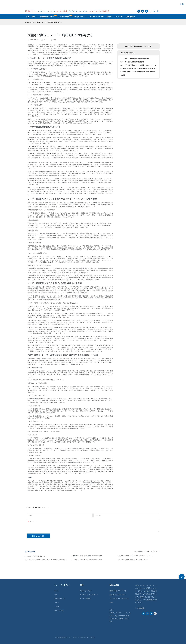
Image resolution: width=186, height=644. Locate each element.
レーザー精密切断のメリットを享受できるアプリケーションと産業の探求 (139, 65)
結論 (123, 75)
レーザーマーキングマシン (89, 595)
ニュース (146, 551)
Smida (27, 22)
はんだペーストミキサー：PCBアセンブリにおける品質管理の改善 (46, 559)
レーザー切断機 (138, 551)
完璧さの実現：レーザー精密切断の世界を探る (46, 22)
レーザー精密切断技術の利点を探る (133, 62)
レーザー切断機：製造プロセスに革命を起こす (133, 559)
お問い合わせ (59, 610)
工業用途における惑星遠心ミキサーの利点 (36, 556)
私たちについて (60, 599)
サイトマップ (91, 637)
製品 (56, 595)
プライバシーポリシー (80, 637)
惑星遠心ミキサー (86, 591)
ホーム (57, 591)
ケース (57, 602)
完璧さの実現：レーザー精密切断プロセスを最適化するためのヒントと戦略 (139, 71)
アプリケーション (155, 551)
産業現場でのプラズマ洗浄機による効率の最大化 (87, 555)
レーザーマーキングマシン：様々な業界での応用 (87, 559)
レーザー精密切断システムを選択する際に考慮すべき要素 (139, 68)
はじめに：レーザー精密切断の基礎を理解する (136, 58)
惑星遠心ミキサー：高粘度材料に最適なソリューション (136, 555)
